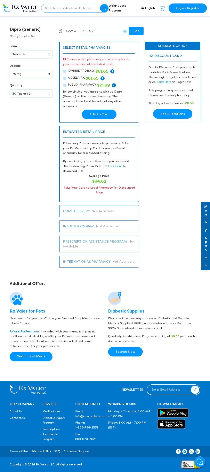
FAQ (57, 451)
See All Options (173, 114)
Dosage (15, 66)
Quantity (16, 85)
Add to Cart (99, 114)
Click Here (115, 166)
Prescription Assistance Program (51, 434)
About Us (16, 411)
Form (13, 46)
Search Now (125, 352)
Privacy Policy (41, 451)
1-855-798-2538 (87, 427)
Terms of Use (19, 451)
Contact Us (18, 418)
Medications (51, 411)
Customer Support (77, 451)
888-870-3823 (86, 439)
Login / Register (187, 8)
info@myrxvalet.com (90, 416)
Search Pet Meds (31, 356)
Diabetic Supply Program (53, 420)
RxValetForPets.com (24, 331)
